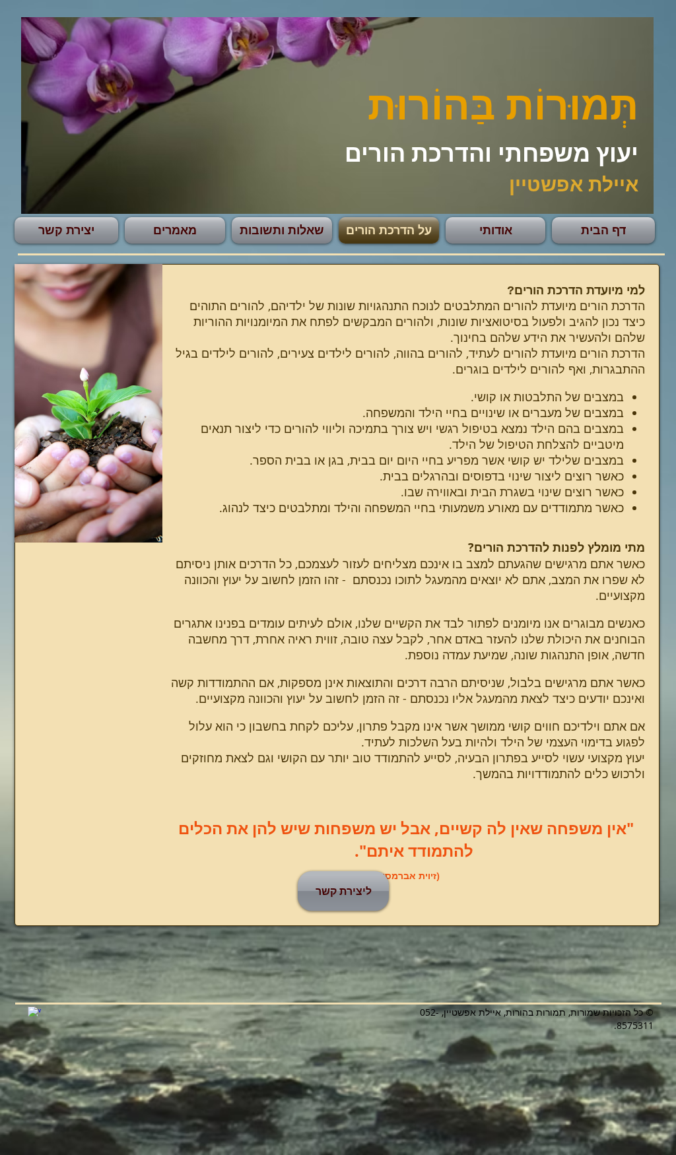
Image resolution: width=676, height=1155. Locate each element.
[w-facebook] (34, 1013)
